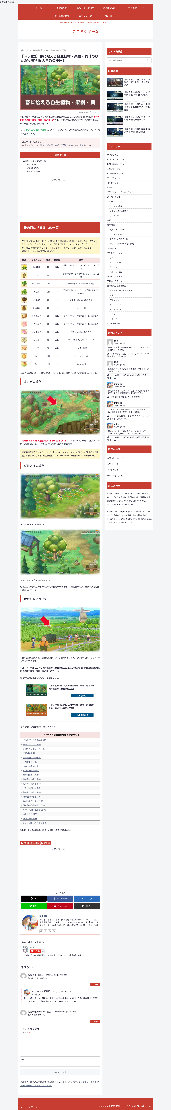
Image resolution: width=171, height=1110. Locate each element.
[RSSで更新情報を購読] (54, 931)
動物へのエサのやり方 (33, 801)
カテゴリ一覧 (112, 464)
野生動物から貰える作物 (34, 805)
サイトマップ (112, 470)
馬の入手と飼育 (30, 814)
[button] (87, 906)
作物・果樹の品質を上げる (35, 809)
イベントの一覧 (30, 761)
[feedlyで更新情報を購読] (49, 931)
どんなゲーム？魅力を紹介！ (36, 740)
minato (43, 915)
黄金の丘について (33, 171)
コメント (25, 1032)
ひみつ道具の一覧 (31, 766)
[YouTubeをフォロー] (45, 931)
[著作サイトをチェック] (41, 931)
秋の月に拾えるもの (32, 787)
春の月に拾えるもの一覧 (35, 160)
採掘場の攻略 (29, 753)
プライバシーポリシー (116, 476)
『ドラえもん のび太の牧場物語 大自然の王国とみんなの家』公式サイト (56, 145)
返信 (96, 984)
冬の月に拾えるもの (32, 792)
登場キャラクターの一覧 (34, 748)
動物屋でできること (32, 796)
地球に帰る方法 (30, 818)
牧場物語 (47, 843)
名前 (22, 1059)
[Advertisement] (60, 200)
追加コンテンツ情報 (32, 744)
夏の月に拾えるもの (32, 783)
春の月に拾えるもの (32, 779)
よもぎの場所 (32, 164)
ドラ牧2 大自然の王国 (31, 843)
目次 (57, 154)
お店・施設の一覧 (31, 770)
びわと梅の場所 (33, 168)
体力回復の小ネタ (31, 774)
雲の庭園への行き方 (32, 757)
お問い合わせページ (115, 458)
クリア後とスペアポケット (35, 822)
